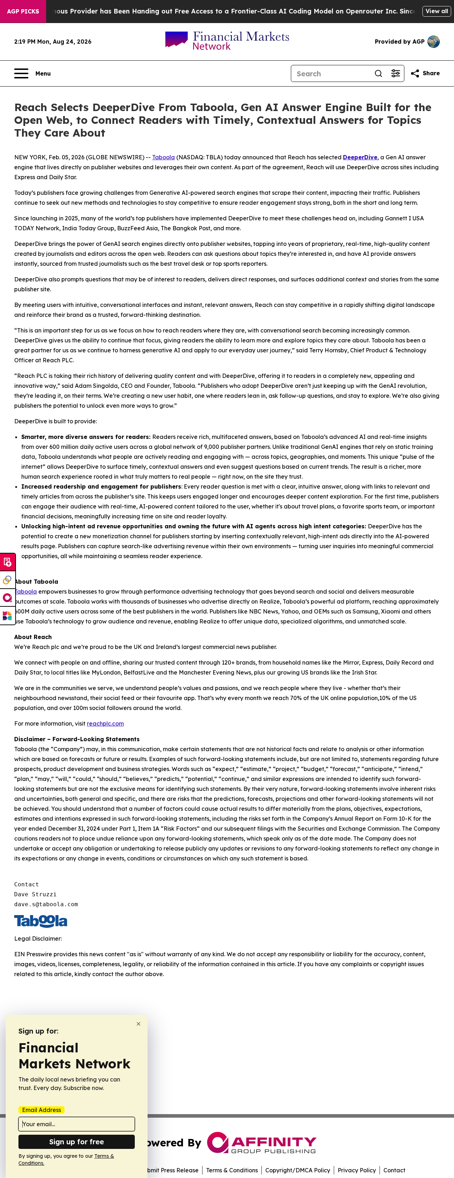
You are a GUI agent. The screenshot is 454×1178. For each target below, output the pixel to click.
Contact (394, 1170)
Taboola (163, 157)
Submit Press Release (169, 1170)
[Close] (138, 1023)
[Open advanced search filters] (395, 73)
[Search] (378, 73)
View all (437, 11)
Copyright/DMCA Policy (297, 1170)
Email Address (41, 1109)
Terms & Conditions (232, 1170)
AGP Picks (23, 11)
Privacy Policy (357, 1170)
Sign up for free (76, 1141)
